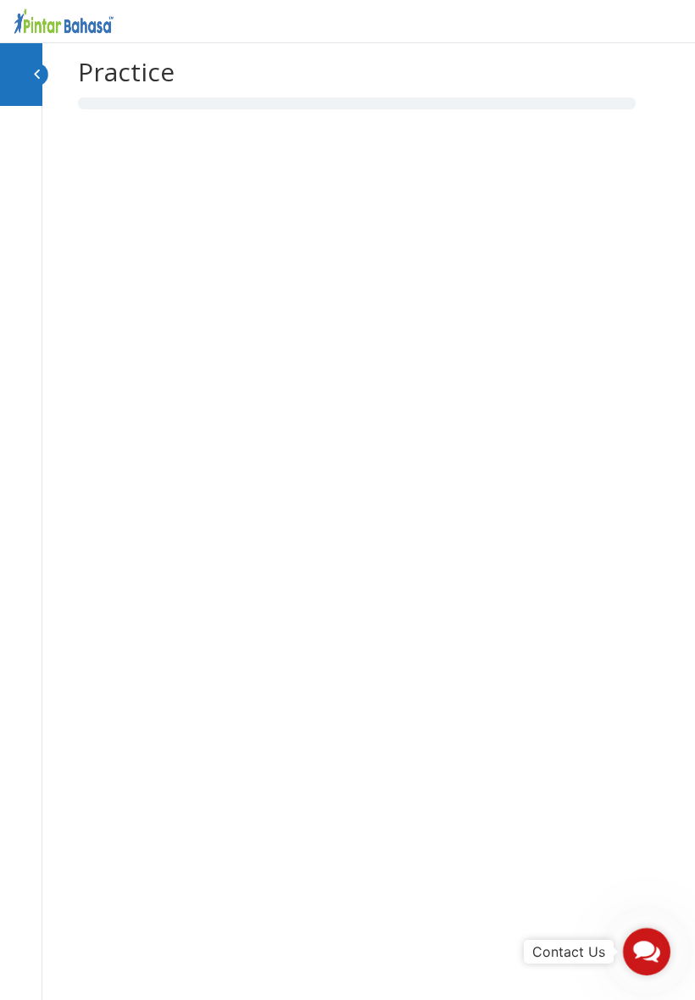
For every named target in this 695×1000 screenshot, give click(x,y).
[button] (646, 951)
